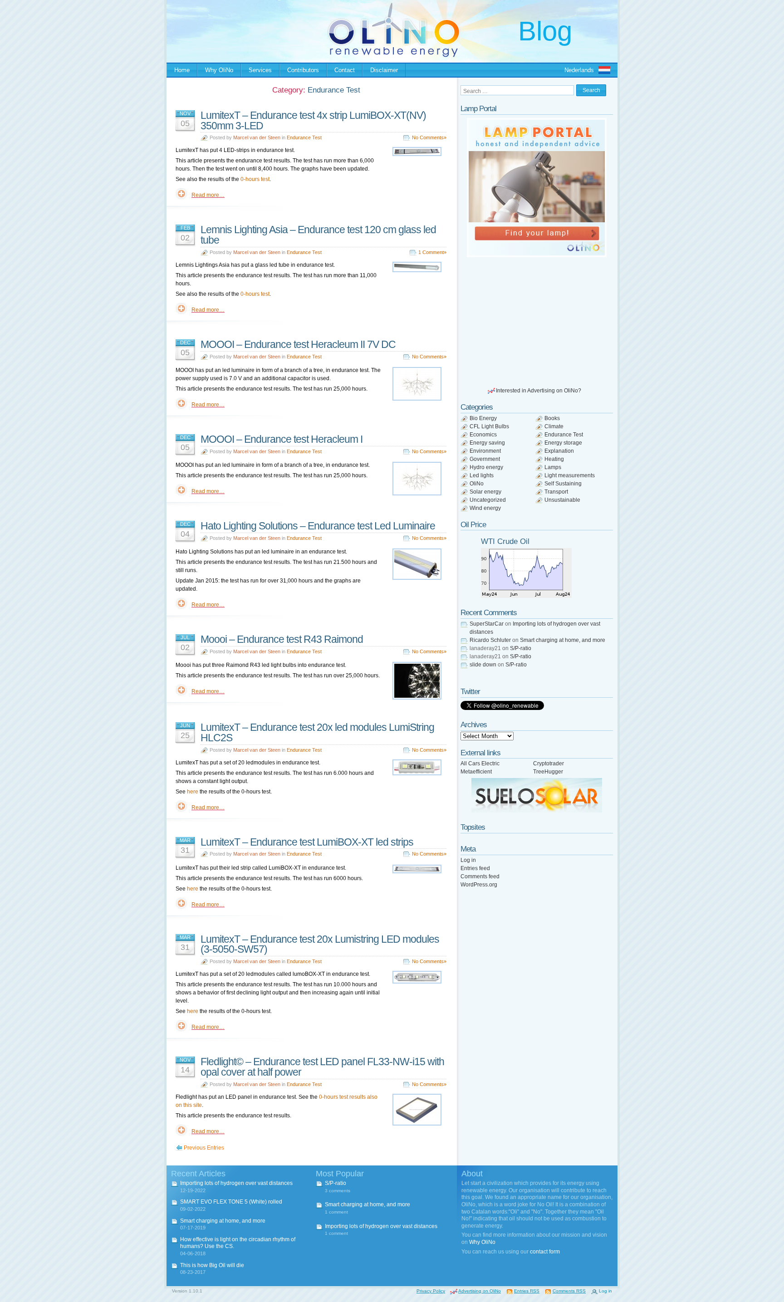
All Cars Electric (480, 763)
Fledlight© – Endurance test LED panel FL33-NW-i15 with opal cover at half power (322, 1067)
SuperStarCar (487, 624)
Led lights (482, 475)
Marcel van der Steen (256, 137)
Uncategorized (488, 500)
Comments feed (480, 876)
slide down (483, 664)
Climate (554, 426)
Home (182, 70)
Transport (556, 492)
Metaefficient (476, 771)
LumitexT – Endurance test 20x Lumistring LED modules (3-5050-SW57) (320, 944)
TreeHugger (548, 771)
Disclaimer (384, 70)
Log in (468, 860)
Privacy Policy (430, 1290)
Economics (483, 434)
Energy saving (487, 443)
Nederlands (579, 70)
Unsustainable (562, 500)
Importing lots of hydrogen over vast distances (236, 1183)
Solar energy (485, 492)
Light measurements (569, 475)
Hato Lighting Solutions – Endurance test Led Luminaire (318, 526)
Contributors (303, 70)
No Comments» (429, 137)
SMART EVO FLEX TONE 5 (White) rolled (231, 1202)
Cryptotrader (548, 763)
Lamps (552, 467)
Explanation (559, 451)
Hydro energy (486, 467)
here (192, 791)
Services (260, 70)
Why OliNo (219, 70)
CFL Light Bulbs (489, 426)
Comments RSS (569, 1290)
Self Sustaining (563, 483)
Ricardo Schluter (490, 640)
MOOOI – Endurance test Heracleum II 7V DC (298, 344)
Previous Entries (204, 1148)
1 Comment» (432, 252)
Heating (554, 459)
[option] (537, 187)
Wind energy (485, 508)
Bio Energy (483, 418)
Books (552, 418)
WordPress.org (479, 884)
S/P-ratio (520, 648)
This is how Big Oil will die (212, 1265)
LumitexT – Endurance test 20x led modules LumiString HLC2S (317, 732)
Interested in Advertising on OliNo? (538, 390)
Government (485, 459)
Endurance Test (304, 137)
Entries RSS (526, 1290)
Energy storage (563, 443)
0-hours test (255, 179)
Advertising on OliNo (479, 1290)
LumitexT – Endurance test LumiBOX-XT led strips (307, 842)
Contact (344, 70)
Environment (485, 451)
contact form (545, 1251)
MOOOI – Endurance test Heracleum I (282, 439)
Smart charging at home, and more (562, 640)
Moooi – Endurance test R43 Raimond (282, 639)
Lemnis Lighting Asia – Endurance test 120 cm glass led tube (318, 235)
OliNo (477, 483)
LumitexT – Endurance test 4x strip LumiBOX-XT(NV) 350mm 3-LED (313, 120)
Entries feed (475, 868)
